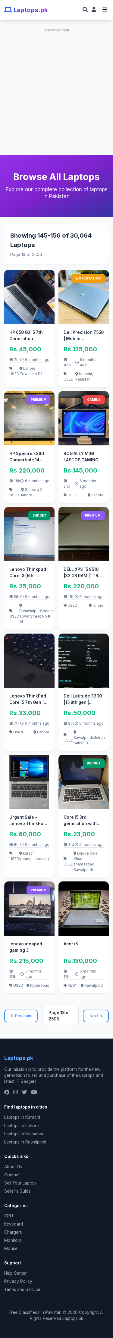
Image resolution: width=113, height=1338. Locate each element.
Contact (12, 1174)
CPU (8, 1215)
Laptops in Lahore (21, 1125)
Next (93, 1016)
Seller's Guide (17, 1191)
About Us (13, 1166)
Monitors (12, 1240)
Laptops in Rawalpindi (25, 1142)
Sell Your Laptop (20, 1183)
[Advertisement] (56, 57)
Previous (23, 1016)
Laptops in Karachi (22, 1117)
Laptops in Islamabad (24, 1133)
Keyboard (13, 1224)
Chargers (13, 1232)
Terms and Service (22, 1289)
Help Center (15, 1273)
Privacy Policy (18, 1281)
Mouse (10, 1248)
